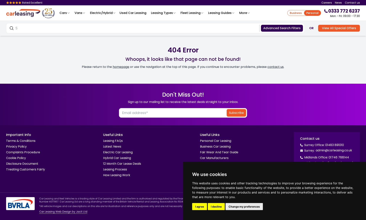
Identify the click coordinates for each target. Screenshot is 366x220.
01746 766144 (339, 157)
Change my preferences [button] (244, 206)
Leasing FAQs (113, 141)
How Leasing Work (116, 175)
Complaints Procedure (23, 152)
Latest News (112, 146)
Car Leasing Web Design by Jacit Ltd (63, 212)
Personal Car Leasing (215, 141)
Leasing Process (115, 169)
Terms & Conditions (20, 141)
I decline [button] (216, 206)
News (338, 3)
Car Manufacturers (214, 158)
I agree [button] (199, 206)
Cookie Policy (16, 158)
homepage (121, 67)
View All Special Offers (339, 28)
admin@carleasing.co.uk (334, 150)
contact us (275, 67)
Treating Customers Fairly (25, 169)
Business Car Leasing (215, 146)
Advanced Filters (282, 28)
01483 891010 (334, 145)
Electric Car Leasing (118, 152)
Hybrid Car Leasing (117, 158)
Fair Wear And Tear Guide (219, 152)
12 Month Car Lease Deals (122, 163)
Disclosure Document (22, 163)
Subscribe (236, 113)
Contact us (352, 3)
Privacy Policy (16, 146)
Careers (326, 3)
